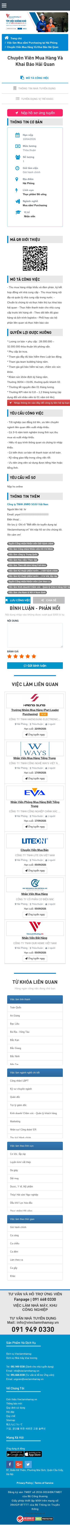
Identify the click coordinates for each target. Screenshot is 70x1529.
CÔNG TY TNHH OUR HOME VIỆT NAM (35, 943)
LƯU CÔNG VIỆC (19, 600)
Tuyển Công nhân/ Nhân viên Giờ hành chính (30, 543)
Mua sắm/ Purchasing (35, 205)
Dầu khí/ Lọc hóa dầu (21, 1202)
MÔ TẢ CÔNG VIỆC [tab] (37, 78)
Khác (12, 1276)
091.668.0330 (18, 1375)
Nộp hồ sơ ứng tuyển (37, 113)
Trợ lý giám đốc (18, 1105)
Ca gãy (13, 1268)
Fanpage (21, 1299)
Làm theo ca (16, 1259)
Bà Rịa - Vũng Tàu (19, 1032)
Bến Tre (14, 1064)
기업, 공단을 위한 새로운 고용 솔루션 (26, 1428)
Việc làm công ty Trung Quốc (23, 554)
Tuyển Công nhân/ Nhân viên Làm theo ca (29, 581)
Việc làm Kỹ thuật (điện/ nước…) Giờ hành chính (33, 571)
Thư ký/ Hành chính (20, 1137)
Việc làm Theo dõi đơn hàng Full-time (27, 565)
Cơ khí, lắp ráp (18, 1154)
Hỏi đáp (10, 1412)
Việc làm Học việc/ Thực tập (22, 560)
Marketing (15, 1121)
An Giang (15, 1015)
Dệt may (14, 1178)
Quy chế (10, 1416)
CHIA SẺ (50, 600)
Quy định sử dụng (15, 1407)
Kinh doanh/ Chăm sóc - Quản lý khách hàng (33, 1113)
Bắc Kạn (14, 1040)
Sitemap (10, 1420)
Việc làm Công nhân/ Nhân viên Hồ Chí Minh (30, 549)
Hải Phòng (22, 724)
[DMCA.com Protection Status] (44, 1518)
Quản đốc (15, 1097)
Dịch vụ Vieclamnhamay (19, 1353)
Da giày (14, 1170)
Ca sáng (14, 1235)
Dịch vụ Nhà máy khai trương (21, 1358)
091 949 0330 (33, 1329)
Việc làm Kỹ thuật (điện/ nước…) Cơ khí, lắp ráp (32, 576)
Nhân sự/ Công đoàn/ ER (23, 1129)
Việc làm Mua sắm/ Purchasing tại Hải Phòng (32, 42)
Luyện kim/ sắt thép (20, 1162)
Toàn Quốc (15, 1007)
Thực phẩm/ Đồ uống (34, 194)
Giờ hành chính (18, 1227)
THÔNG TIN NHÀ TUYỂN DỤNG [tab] (37, 88)
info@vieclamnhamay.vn (26, 1370)
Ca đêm (14, 1251)
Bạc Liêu (14, 1023)
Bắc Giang (15, 1048)
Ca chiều (14, 1243)
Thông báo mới (14, 1403)
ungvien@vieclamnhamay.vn (28, 1379)
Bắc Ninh (15, 1056)
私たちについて (14, 1424)
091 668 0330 (44, 1299)
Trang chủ (16, 38)
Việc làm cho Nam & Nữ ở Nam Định (27, 592)
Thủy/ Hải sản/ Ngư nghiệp (24, 1194)
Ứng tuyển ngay (36, 734)
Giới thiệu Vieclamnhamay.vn (21, 1399)
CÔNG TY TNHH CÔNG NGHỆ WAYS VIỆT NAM (35, 763)
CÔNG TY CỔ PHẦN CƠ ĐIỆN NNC (35, 899)
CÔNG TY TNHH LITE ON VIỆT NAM (35, 855)
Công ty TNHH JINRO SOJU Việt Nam (27, 504)
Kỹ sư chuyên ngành (21, 1089)
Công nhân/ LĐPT (19, 1080)
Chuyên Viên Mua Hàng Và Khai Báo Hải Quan (32, 47)
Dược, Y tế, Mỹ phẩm (21, 1186)
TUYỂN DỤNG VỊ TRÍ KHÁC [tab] (37, 98)
